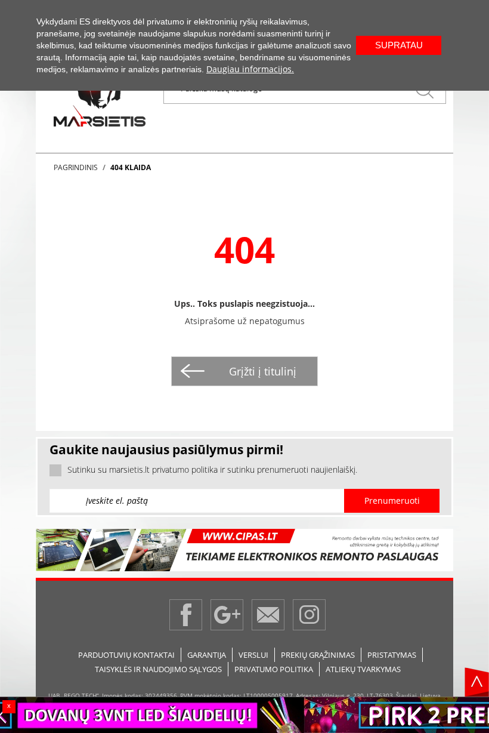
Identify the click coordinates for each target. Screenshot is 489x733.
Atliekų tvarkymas (363, 669)
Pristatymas (391, 654)
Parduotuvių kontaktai (126, 654)
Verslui (253, 654)
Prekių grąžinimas (318, 654)
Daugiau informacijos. (250, 69)
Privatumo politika (273, 669)
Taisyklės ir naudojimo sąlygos (158, 669)
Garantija (206, 654)
